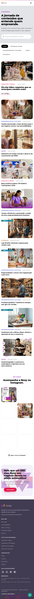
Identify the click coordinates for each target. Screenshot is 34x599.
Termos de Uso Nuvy (7, 549)
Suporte (3, 533)
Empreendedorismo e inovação (12, 50)
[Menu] (31, 3)
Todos (5, 46)
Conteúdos (4, 561)
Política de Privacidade (7, 546)
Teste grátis (10, 489)
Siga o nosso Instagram (18, 455)
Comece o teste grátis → (8, 594)
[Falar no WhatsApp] (30, 595)
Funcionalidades (5, 524)
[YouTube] (10, 572)
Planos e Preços (5, 527)
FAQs (2, 556)
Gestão (28, 50)
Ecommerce (6, 54)
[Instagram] (2, 572)
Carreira (3, 564)
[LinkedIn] (14, 572)
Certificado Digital (6, 530)
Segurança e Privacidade (8, 543)
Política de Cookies (6, 540)
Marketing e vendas (16, 46)
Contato (3, 558)
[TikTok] (6, 572)
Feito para (4, 522)
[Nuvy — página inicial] (4, 3)
